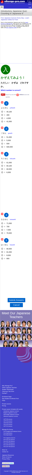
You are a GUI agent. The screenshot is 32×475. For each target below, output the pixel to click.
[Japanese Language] (6, 467)
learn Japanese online (11, 27)
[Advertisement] (16, 45)
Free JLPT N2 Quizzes (9, 441)
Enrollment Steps (7, 396)
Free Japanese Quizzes (9, 437)
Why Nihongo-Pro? (7, 385)
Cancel (16, 305)
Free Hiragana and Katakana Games (12, 431)
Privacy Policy (6, 459)
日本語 (29, 2)
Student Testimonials (8, 389)
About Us (4, 450)
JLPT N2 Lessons (7, 424)
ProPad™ (4, 393)
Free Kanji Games (7, 433)
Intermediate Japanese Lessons (11, 414)
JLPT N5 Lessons (7, 419)
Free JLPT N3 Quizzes (9, 443)
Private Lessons (6, 404)
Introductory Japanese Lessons (11, 411)
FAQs (3, 400)
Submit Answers (16, 300)
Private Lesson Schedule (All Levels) (12, 409)
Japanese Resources (8, 455)
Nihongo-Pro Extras (7, 429)
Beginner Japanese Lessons (10, 412)
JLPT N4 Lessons (7, 421)
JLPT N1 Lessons (7, 426)
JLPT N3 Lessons (7, 422)
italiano (29, 4)
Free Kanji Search (7, 434)
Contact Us (5, 451)
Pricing (4, 405)
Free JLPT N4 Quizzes (9, 444)
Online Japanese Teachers (9, 387)
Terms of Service (6, 457)
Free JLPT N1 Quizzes (9, 439)
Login (30, 7)
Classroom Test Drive (8, 391)
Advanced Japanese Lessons (10, 416)
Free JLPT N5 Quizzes (9, 446)
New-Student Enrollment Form (10, 398)
